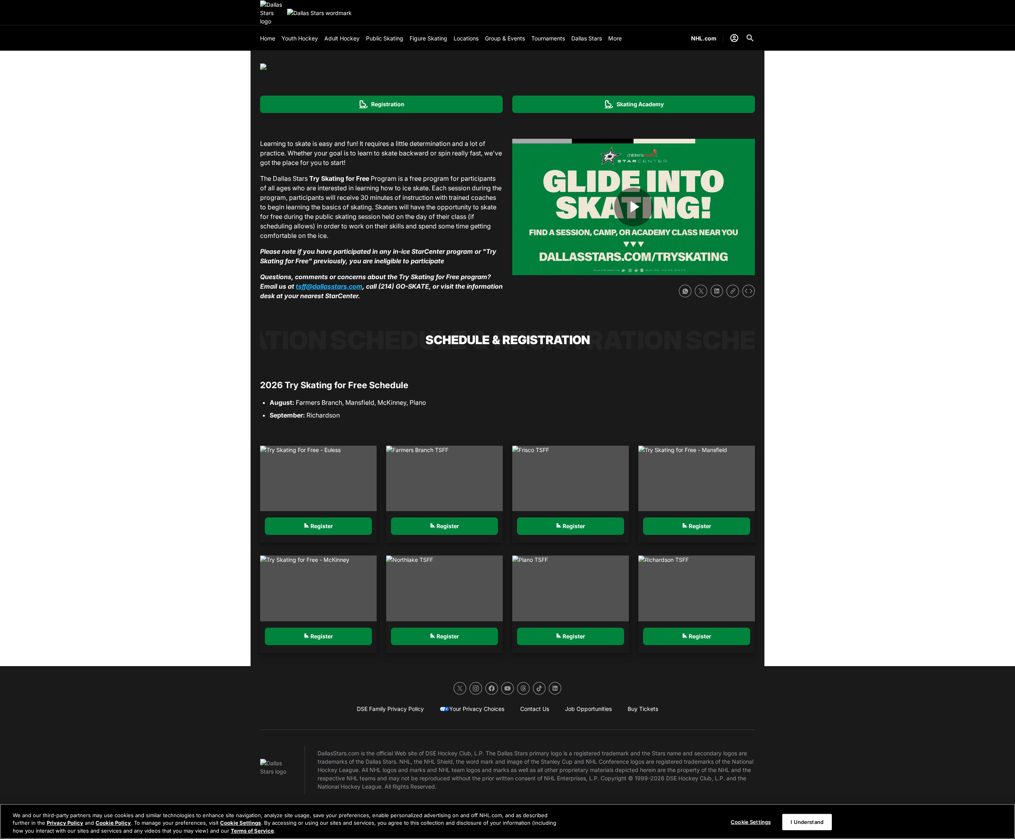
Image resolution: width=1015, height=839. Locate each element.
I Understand (807, 821)
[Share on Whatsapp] (685, 291)
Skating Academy (634, 104)
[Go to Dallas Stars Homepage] (272, 12)
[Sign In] (734, 38)
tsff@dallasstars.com (329, 286)
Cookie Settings (240, 823)
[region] (507, 821)
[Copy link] (732, 291)
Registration (381, 104)
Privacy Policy (65, 823)
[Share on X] (701, 291)
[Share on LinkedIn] (716, 291)
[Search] (750, 38)
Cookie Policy (113, 823)
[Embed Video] (748, 291)
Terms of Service (252, 831)
